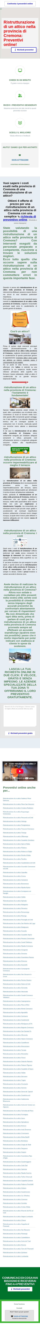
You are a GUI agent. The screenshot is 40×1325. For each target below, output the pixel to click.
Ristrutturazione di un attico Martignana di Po (17, 1024)
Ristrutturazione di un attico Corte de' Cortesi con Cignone (19, 1106)
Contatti (19, 1308)
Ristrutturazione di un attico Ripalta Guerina (17, 1173)
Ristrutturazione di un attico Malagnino (15, 904)
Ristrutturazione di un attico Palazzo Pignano (17, 1065)
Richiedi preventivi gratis (22, 733)
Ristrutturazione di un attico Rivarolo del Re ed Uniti (18, 1212)
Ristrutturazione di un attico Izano (14, 1118)
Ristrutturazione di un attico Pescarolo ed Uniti (18, 817)
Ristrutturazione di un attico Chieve (14, 1220)
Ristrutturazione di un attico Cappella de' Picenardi (16, 1225)
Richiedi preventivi (25, 50)
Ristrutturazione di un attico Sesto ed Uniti (16, 984)
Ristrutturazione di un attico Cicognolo (15, 950)
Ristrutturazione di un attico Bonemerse (16, 883)
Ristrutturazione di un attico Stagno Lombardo (18, 1216)
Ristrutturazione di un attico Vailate (14, 1073)
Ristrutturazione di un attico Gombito (15, 1203)
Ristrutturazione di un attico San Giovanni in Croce (17, 975)
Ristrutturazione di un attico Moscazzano (16, 1046)
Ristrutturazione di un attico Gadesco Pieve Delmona (17, 799)
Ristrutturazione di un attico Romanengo (16, 912)
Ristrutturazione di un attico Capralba (15, 872)
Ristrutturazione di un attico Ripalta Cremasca (18, 946)
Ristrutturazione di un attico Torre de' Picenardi (18, 1249)
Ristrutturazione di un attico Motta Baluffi (16, 1137)
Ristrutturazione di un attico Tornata (14, 1050)
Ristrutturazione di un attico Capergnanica (16, 1001)
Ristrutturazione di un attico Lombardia (15, 1256)
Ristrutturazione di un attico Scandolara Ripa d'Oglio (17, 1157)
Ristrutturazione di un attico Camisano (15, 1016)
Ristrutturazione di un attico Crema (14, 876)
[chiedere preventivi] (20, 319)
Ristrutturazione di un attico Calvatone (15, 880)
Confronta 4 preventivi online (20, 4)
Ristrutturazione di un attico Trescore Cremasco (18, 829)
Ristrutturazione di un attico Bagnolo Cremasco (18, 1027)
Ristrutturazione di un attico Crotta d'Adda (16, 1207)
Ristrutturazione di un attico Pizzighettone (16, 825)
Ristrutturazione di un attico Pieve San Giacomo (18, 804)
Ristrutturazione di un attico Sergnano (15, 1148)
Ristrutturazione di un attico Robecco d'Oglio (17, 851)
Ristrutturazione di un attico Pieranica (15, 908)
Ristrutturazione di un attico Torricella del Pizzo (18, 1111)
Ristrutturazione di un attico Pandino (15, 859)
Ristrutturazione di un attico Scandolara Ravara (18, 957)
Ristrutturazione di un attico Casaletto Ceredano (18, 840)
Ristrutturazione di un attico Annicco (14, 1126)
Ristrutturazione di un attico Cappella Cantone (18, 1180)
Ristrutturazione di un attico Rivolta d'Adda (17, 855)
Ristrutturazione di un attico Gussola (15, 931)
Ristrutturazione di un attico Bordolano (15, 1141)
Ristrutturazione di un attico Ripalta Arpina (16, 887)
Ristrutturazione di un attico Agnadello (15, 1012)
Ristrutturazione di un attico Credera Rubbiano (18, 808)
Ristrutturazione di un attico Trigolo (14, 1080)
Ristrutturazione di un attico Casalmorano (16, 1192)
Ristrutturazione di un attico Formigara (15, 1114)
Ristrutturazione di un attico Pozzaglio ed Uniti (18, 919)
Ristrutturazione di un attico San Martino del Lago (19, 923)
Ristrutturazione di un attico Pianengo (15, 1233)
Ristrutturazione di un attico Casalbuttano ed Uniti (19, 863)
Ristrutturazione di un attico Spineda (15, 901)
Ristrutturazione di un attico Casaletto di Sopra (18, 1069)
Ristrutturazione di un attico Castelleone (16, 1042)
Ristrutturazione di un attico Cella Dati (15, 1165)
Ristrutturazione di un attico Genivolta (15, 988)
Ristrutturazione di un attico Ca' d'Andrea (16, 1195)
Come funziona (19, 1304)
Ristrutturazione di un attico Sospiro (14, 1152)
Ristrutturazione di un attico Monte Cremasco (17, 1008)
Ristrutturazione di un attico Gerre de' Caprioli (18, 1091)
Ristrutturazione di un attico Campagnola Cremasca (16, 969)
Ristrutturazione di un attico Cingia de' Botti (17, 1144)
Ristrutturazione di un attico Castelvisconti (16, 1095)
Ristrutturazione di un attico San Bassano (16, 1230)
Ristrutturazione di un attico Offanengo (15, 836)
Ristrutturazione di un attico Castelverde (16, 1020)
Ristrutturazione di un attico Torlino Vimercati (17, 1177)
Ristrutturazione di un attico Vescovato (15, 991)
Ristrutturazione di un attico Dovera (14, 1245)
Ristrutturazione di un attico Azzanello (15, 965)
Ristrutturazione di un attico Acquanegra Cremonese (16, 813)
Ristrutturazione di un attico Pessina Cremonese (18, 938)
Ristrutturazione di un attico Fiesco (14, 1057)
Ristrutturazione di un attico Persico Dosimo (17, 980)
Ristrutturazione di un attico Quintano (15, 1252)
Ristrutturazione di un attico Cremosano (16, 1133)
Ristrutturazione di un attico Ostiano (14, 1188)
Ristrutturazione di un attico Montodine (15, 1054)
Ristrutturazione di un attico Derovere (15, 1076)
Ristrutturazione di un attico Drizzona (15, 961)
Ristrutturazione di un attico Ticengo (14, 832)
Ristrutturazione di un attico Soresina (15, 953)
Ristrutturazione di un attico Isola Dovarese (17, 1129)
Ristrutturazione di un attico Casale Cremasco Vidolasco (18, 996)
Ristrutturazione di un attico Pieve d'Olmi (16, 1005)
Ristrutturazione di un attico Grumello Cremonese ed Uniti (19, 867)
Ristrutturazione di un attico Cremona (15, 1199)
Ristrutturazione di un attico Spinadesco (16, 1122)
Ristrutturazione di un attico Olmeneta (15, 1035)
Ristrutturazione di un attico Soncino (14, 1088)
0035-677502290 (20, 160)
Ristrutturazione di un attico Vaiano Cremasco (18, 1039)
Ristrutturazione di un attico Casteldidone (16, 1237)
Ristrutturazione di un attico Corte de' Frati (17, 1241)
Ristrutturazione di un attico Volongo (14, 821)
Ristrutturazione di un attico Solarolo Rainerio (17, 1061)
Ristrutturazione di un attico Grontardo (15, 1084)
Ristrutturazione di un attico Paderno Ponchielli (18, 1184)
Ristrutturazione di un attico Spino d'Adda (16, 844)
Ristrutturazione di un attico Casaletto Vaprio (17, 935)
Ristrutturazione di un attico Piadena (15, 848)
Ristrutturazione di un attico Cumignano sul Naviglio (17, 892)
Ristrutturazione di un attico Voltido (14, 897)
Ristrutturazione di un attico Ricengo (15, 916)
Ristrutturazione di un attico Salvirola (15, 1169)
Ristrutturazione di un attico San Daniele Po (17, 1031)
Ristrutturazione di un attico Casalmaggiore (17, 1162)
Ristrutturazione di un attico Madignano (16, 927)
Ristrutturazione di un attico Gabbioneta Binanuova (16, 1100)
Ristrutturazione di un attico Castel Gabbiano (17, 942)
